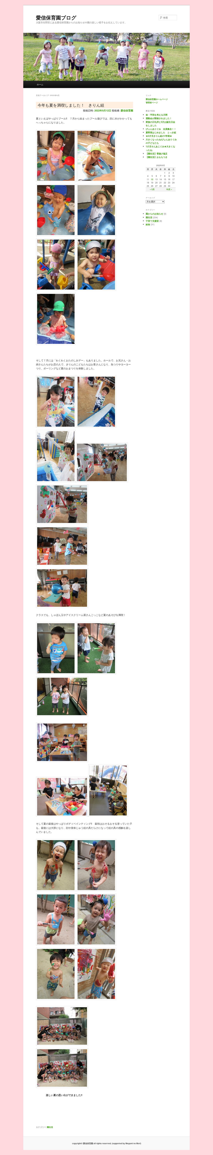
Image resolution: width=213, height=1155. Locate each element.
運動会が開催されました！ (159, 118)
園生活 (50, 1127)
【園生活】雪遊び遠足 (156, 153)
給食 (148, 224)
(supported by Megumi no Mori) (126, 1143)
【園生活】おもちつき (156, 157)
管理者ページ (152, 102)
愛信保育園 (127, 110)
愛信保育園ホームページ (157, 99)
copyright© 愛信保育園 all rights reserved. (91, 1143)
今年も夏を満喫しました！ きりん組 (71, 105)
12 (152, 179)
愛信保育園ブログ (56, 17)
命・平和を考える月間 (156, 114)
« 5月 (152, 189)
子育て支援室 (152, 220)
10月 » (169, 189)
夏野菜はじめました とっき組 (161, 132)
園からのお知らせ (154, 213)
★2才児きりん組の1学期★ (159, 135)
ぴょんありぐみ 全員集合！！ (161, 128)
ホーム (40, 84)
